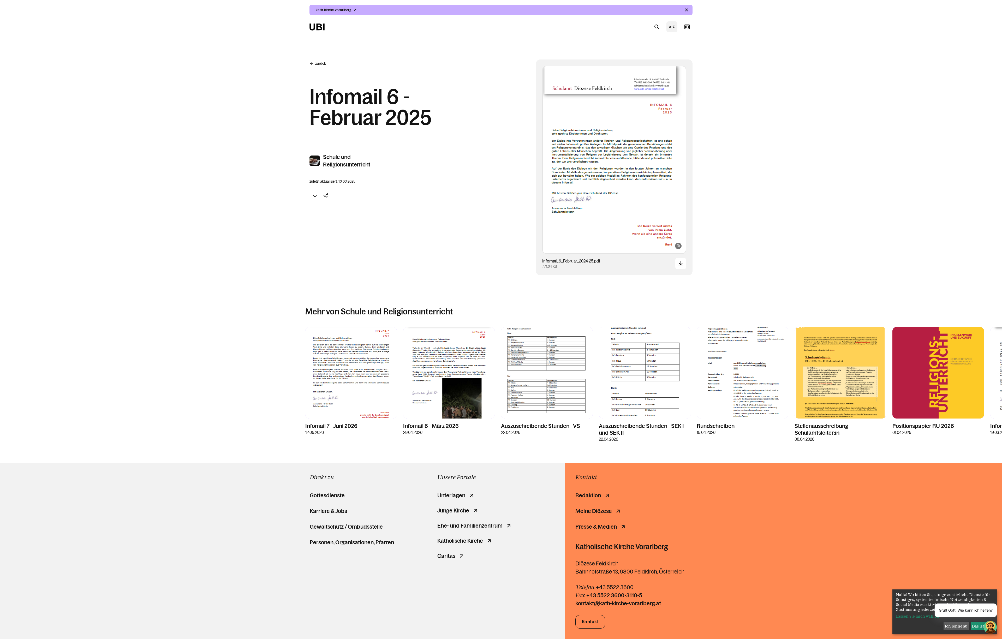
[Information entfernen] (686, 10)
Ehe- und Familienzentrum (470, 526)
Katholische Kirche (460, 541)
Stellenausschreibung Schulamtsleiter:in (821, 429)
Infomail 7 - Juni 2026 (331, 426)
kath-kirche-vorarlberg (333, 10)
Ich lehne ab (956, 626)
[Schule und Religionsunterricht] (314, 160)
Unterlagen (451, 495)
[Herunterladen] (314, 195)
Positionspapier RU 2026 (923, 426)
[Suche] (656, 26)
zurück (320, 63)
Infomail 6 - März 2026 (431, 426)
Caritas (446, 556)
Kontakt (590, 621)
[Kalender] (687, 26)
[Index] (671, 26)
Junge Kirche (453, 510)
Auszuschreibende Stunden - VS (540, 426)
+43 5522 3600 (615, 587)
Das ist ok (981, 626)
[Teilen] (325, 195)
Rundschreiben (716, 426)
